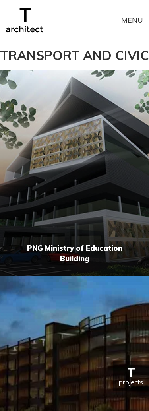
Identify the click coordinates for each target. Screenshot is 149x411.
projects (131, 375)
